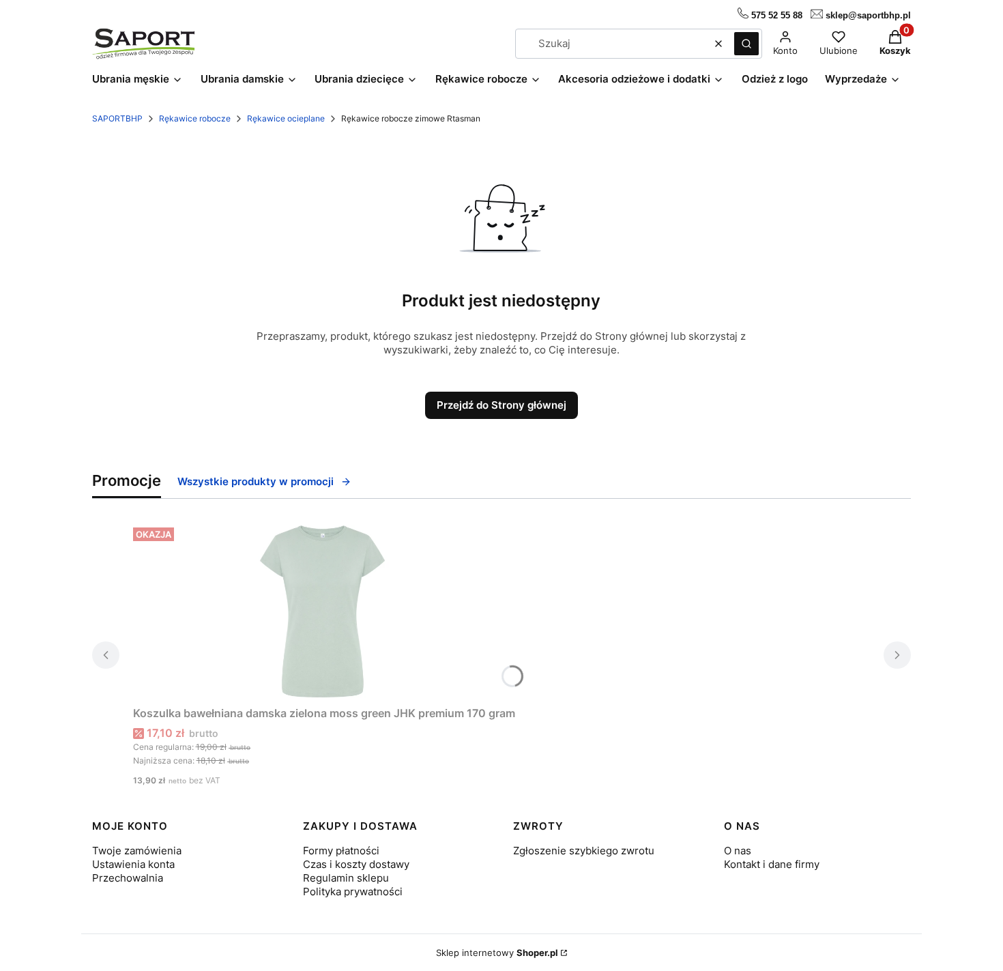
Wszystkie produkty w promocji (255, 481)
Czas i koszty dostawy (356, 864)
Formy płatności (341, 850)
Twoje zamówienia (136, 850)
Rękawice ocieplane (286, 118)
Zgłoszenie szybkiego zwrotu (583, 850)
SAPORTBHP (117, 118)
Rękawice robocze (195, 118)
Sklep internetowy (497, 952)
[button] (746, 43)
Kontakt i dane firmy (771, 864)
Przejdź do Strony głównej (501, 404)
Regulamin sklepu (346, 877)
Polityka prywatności (353, 891)
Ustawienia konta (133, 864)
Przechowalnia (127, 877)
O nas (737, 850)
